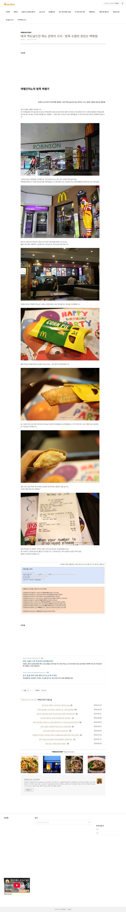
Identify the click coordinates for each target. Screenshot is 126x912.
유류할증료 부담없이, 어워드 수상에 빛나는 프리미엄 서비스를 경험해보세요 (48, 678)
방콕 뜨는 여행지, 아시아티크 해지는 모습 (55, 705)
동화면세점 (34, 578)
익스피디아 (35, 574)
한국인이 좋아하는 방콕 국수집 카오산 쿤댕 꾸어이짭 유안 (56, 714)
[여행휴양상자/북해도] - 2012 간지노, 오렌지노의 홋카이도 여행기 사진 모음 (44, 607)
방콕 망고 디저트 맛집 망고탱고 (55, 743)
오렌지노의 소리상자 (32, 779)
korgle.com (10, 20)
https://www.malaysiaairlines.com (34, 672)
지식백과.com (22, 20)
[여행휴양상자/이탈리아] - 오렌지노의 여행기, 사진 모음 (41, 592)
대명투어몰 (45, 576)
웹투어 (39, 576)
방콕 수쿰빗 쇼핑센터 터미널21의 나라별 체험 (56, 726)
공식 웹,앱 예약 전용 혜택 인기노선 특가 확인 (40, 675)
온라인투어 (34, 576)
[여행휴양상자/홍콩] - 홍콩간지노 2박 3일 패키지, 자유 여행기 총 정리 (44, 605)
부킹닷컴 (61, 574)
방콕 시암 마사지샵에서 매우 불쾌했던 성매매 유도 (55, 739)
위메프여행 (38, 579)
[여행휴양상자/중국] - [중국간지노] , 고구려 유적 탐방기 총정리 (44, 602)
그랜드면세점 (41, 578)
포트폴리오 (52, 12)
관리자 (69, 909)
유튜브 (16, 12)
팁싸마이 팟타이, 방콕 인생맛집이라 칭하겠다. (55, 718)
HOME (8, 12)
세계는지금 (116, 12)
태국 (35, 699)
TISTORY (63, 909)
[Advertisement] (63, 67)
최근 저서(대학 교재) (65, 12)
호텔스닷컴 (45, 574)
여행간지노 (92, 12)
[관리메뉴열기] (122, 3)
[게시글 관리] (30, 690)
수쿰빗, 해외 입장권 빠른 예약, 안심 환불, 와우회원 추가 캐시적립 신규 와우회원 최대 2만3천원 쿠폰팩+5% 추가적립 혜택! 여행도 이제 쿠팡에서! (62, 665)
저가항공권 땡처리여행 (29, 572)
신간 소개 (42, 12)
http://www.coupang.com (31, 658)
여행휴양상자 (26, 699)
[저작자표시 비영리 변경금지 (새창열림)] (44, 690)
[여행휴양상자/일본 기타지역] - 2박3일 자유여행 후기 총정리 (41, 609)
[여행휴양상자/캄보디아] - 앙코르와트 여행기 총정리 (39, 611)
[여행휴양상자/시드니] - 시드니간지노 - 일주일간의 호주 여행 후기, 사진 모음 (45, 598)
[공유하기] (28, 690)
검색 (89, 822)
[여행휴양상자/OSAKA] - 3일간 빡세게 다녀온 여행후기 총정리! (41, 596)
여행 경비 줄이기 (104, 12)
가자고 (43, 579)
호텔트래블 (55, 574)
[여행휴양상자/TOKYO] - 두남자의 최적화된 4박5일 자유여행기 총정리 (43, 594)
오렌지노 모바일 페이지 (28, 12)
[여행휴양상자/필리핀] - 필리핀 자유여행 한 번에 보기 (40, 600)
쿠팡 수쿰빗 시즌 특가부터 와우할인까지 (38, 661)
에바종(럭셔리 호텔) (70, 574)
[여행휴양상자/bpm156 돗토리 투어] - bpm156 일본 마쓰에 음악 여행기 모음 (44, 603)
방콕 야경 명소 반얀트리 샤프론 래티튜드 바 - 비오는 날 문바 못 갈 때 (56, 722)
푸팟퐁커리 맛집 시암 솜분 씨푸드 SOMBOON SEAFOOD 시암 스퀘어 (55, 735)
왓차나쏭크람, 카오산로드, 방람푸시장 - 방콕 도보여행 (56, 709)
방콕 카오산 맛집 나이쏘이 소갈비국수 (55, 731)
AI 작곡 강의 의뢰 (80, 12)
